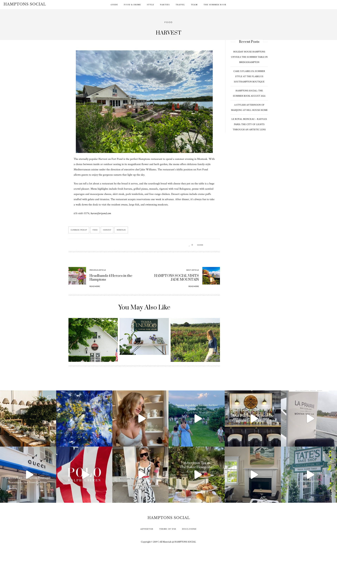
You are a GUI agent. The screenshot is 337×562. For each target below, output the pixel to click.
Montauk (121, 230)
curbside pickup (79, 230)
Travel (180, 4)
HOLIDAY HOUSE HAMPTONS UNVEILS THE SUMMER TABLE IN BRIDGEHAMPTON (249, 57)
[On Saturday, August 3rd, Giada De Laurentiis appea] (140, 418)
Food (168, 22)
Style (150, 4)
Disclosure (189, 528)
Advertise (146, 528)
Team (194, 4)
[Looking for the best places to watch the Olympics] (253, 418)
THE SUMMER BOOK (215, 4)
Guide (114, 4)
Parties (165, 4)
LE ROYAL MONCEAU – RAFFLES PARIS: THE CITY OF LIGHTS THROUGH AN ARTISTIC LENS (249, 124)
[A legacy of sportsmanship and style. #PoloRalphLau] (84, 475)
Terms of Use (167, 528)
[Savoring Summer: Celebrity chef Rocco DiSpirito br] (253, 475)
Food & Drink (132, 4)
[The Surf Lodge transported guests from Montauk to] (28, 418)
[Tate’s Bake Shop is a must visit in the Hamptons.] (309, 475)
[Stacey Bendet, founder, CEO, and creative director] (140, 475)
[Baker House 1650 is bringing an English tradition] (196, 475)
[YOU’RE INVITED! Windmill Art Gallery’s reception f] (84, 418)
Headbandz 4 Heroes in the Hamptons (111, 278)
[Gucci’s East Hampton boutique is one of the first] (28, 475)
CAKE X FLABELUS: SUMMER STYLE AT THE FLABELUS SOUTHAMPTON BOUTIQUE (249, 76)
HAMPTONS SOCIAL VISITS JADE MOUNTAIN (176, 278)
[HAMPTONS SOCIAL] (25, 4)
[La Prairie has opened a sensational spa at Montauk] (309, 418)
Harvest (107, 230)
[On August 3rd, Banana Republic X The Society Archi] (196, 418)
